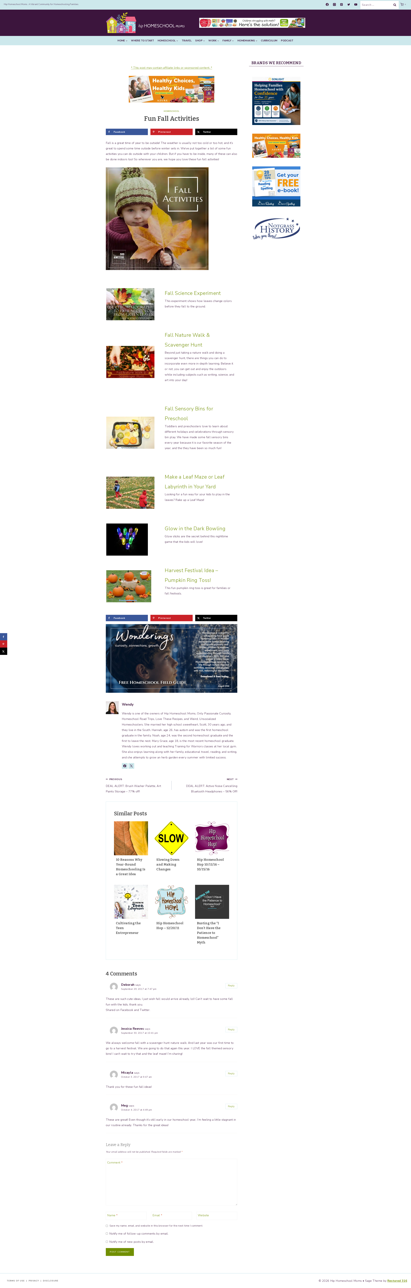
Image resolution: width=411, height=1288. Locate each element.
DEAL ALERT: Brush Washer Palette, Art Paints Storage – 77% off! (133, 785)
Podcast (287, 40)
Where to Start (142, 40)
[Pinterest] (341, 4)
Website (203, 1215)
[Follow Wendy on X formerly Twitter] (131, 766)
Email (157, 1215)
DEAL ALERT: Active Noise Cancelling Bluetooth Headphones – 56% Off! (211, 785)
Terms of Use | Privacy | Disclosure (32, 1280)
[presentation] (131, 838)
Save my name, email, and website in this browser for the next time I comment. (156, 1226)
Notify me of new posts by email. (131, 1242)
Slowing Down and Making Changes (167, 864)
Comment (114, 1162)
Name (112, 1215)
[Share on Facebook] (3, 636)
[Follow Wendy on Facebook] (125, 766)
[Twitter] (349, 4)
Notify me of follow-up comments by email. (138, 1234)
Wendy (128, 704)
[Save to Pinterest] (3, 644)
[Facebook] (327, 4)
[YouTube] (356, 4)
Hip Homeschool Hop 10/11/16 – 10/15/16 (210, 864)
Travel (187, 40)
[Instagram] (334, 4)
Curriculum (269, 40)
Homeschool (171, 111)
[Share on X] (3, 651)
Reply (231, 985)
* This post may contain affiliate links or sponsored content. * (171, 68)
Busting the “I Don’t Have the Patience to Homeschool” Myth (209, 932)
